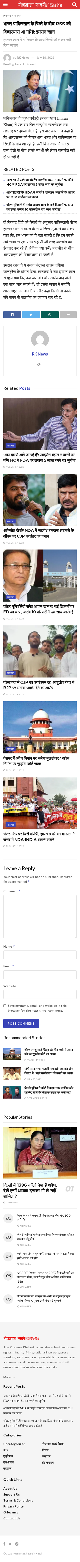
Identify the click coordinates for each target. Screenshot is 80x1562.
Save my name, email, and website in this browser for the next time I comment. (37, 1008)
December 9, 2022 (36, 1098)
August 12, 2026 (14, 770)
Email (8, 966)
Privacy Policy (13, 1506)
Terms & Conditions (18, 1500)
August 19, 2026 (14, 466)
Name (9, 946)
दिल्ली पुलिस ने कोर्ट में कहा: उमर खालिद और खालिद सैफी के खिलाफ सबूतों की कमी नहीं (48, 1090)
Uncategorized (14, 1444)
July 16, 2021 (45, 57)
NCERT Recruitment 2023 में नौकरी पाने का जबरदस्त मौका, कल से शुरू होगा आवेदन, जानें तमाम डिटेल (45, 1277)
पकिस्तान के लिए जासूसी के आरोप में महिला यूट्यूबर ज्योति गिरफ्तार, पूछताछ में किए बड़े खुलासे (43, 1298)
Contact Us (11, 1518)
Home (7, 15)
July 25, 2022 (34, 1079)
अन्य (5, 1450)
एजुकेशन (8, 1456)
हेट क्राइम (48, 1462)
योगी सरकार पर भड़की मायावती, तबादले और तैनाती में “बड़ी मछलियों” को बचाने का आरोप (48, 1071)
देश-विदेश (8, 1462)
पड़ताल (7, 1468)
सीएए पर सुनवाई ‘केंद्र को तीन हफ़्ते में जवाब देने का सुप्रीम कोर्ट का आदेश (48, 1052)
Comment (12, 891)
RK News (23, 57)
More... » (9, 1377)
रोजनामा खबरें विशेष (53, 1444)
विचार (45, 1450)
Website (9, 986)
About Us (10, 1488)
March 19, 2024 (35, 1060)
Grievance (10, 1512)
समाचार (17, 15)
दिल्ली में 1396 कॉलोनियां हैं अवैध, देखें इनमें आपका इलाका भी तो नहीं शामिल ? (30, 1190)
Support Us (11, 1494)
